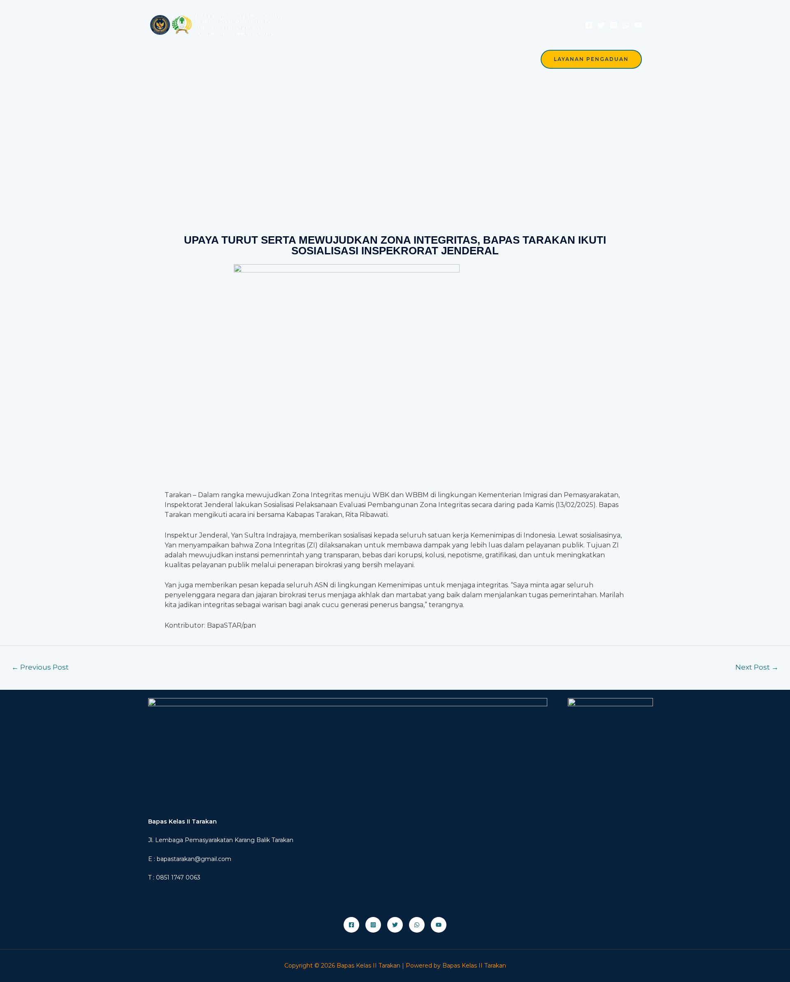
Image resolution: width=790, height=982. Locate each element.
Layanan (462, 59)
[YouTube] (638, 25)
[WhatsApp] (626, 25)
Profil (415, 59)
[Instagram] (613, 25)
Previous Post (40, 667)
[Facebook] (588, 25)
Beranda (369, 59)
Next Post (756, 667)
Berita (510, 59)
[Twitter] (601, 25)
